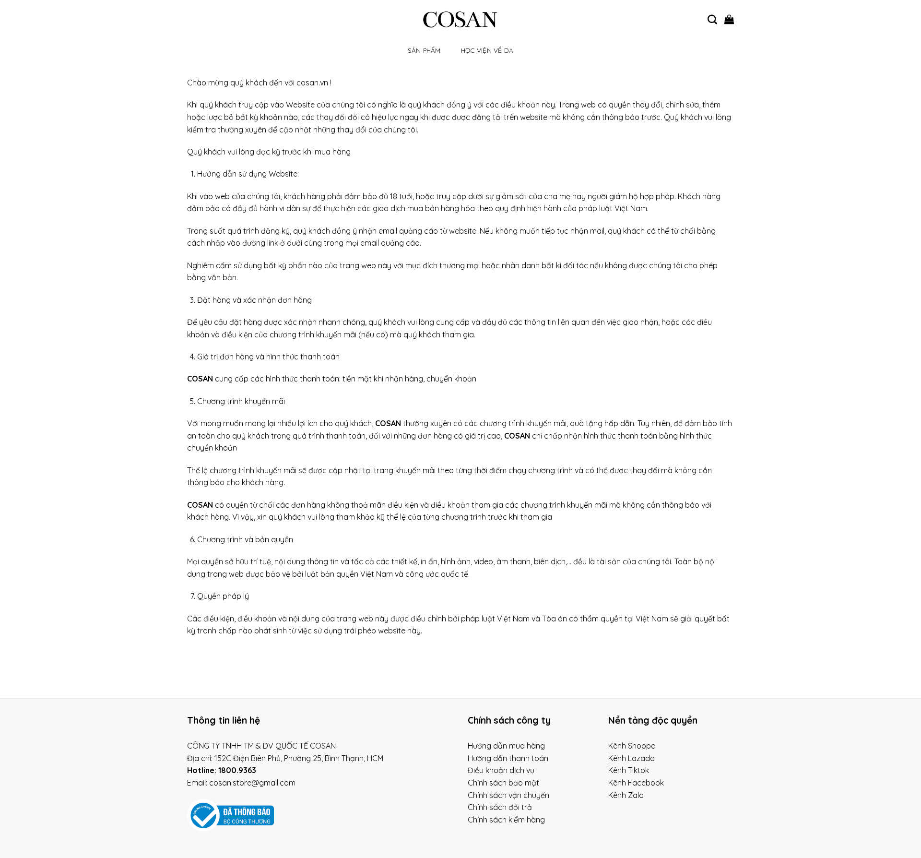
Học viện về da (487, 50)
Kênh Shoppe (631, 746)
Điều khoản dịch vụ (501, 770)
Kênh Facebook (636, 782)
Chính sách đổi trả (500, 807)
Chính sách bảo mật (503, 782)
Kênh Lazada (631, 758)
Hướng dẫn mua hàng (506, 746)
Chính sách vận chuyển (508, 795)
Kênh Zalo (626, 795)
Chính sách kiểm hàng (506, 819)
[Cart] (729, 19)
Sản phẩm (424, 50)
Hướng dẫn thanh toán (508, 758)
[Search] (712, 19)
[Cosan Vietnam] (461, 19)
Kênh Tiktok (628, 770)
